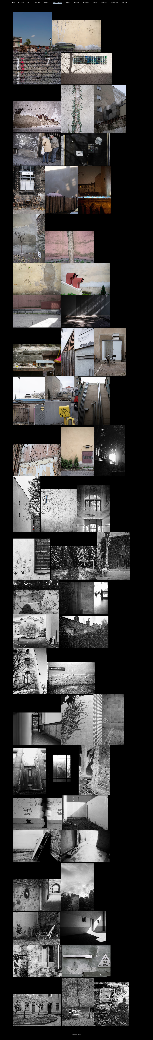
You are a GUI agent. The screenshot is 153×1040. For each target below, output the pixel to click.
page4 (77, 1038)
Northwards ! (86, 2)
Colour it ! (67, 2)
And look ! (46, 2)
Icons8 (80, 1034)
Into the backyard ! (57, 2)
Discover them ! (114, 2)
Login (81, 1038)
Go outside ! (37, 2)
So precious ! (104, 2)
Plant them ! (77, 2)
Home (13, 2)
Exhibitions (21, 2)
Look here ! (124, 2)
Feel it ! (29, 2)
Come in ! (95, 2)
